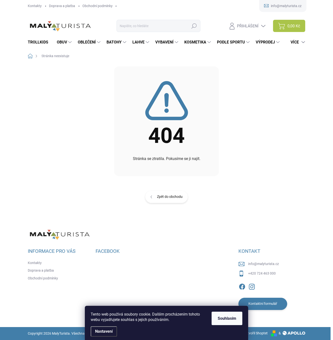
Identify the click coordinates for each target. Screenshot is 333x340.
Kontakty (35, 6)
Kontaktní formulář (262, 304)
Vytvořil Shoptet (256, 333)
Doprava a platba (62, 6)
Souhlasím (227, 318)
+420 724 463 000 (262, 273)
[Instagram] (251, 285)
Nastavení (104, 331)
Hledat (194, 26)
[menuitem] (40, 42)
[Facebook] (242, 285)
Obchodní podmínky (97, 6)
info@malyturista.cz (263, 264)
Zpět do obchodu (170, 197)
